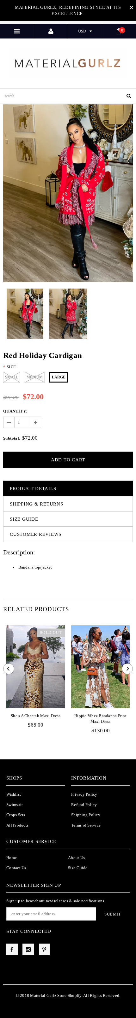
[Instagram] (28, 949)
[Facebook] (12, 949)
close (131, 7)
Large (58, 377)
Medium (35, 377)
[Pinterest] (44, 949)
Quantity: (15, 411)
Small (11, 377)
